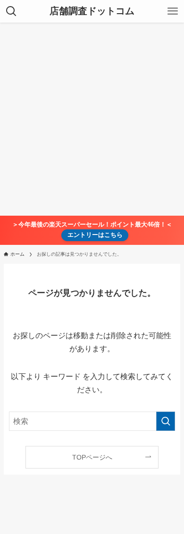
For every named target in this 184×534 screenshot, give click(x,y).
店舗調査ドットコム (92, 11)
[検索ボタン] (11, 11)
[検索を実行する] (165, 421)
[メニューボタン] (172, 11)
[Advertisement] (92, 119)
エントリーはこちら (95, 235)
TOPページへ (92, 457)
